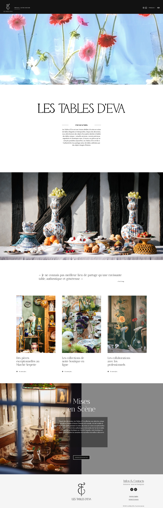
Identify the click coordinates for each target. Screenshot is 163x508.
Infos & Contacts (133, 481)
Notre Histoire (25, 7)
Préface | (17, 7)
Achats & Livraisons (134, 499)
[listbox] (152, 7)
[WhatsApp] (146, 8)
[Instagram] (144, 8)
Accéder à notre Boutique (81, 457)
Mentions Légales (133, 496)
